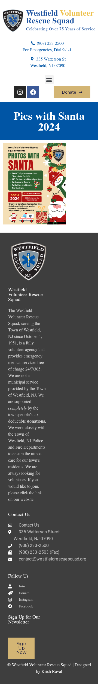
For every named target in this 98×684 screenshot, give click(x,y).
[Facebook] (33, 92)
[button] (49, 79)
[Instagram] (20, 92)
